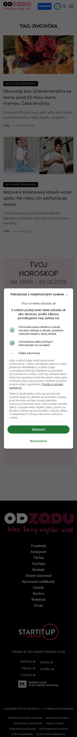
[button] (38, 353)
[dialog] (38, 368)
